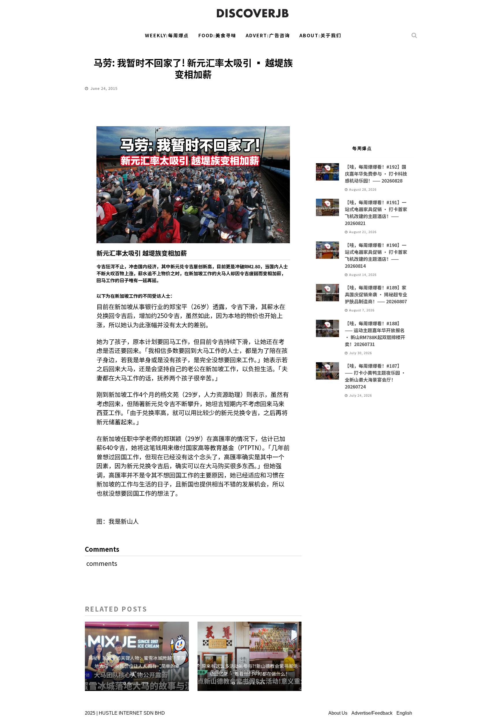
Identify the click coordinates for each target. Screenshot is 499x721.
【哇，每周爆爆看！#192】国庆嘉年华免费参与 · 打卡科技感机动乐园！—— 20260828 (376, 173)
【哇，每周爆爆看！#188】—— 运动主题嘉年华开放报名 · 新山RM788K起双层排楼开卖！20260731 (375, 334)
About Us (337, 713)
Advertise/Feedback (371, 713)
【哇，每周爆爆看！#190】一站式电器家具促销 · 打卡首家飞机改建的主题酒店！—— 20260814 (376, 255)
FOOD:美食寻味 (217, 35)
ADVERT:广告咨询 (268, 35)
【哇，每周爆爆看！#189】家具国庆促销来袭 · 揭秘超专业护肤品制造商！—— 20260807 (376, 294)
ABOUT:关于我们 (320, 35)
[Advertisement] (362, 91)
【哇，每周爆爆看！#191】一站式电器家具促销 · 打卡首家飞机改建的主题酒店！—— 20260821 (376, 212)
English (404, 713)
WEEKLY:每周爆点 (167, 35)
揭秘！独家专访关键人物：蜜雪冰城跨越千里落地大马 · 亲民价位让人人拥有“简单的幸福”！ (136, 665)
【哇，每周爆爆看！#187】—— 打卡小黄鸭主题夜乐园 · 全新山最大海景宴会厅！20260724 (375, 376)
